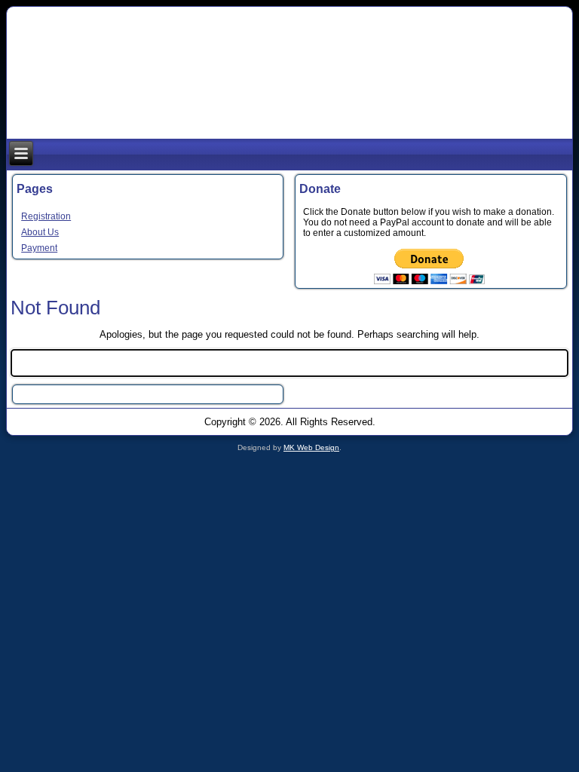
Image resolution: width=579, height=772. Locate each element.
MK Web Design (311, 447)
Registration (46, 216)
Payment (39, 248)
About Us (40, 232)
